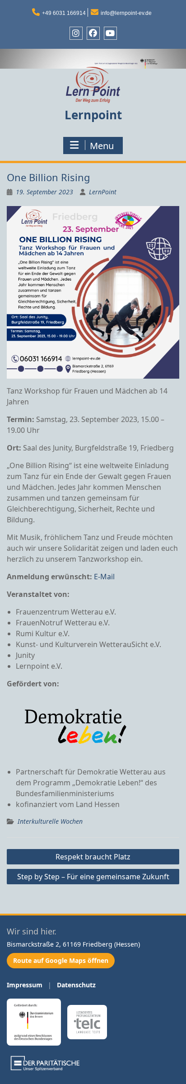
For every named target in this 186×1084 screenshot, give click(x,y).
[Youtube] (110, 33)
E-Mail (104, 577)
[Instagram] (76, 33)
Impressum (24, 985)
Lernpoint (93, 115)
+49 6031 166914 (64, 13)
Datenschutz (76, 985)
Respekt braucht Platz (93, 857)
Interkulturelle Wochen (50, 821)
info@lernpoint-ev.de (126, 13)
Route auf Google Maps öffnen (60, 960)
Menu (102, 146)
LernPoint (102, 192)
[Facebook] (93, 33)
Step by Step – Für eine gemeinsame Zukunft (93, 877)
